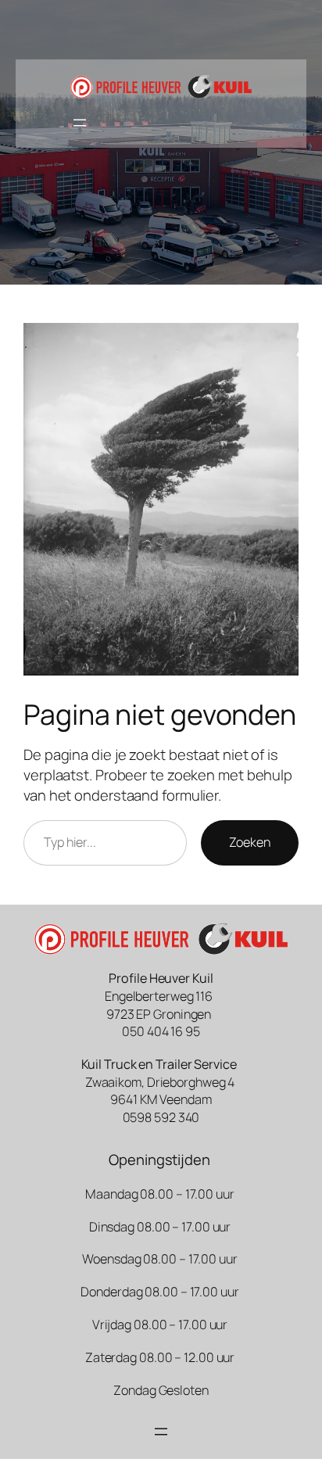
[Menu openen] (79, 122)
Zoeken (249, 842)
